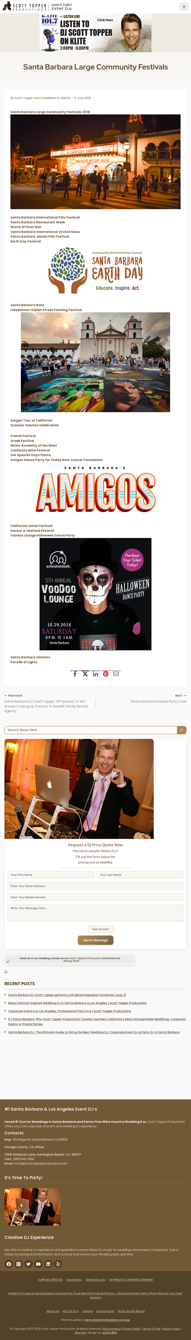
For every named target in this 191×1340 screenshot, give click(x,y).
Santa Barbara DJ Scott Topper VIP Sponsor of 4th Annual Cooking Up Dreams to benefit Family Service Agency (46, 703)
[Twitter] (28, 1264)
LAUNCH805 (109, 1332)
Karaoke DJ (74, 1280)
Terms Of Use (151, 1328)
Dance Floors (105, 1311)
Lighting (87, 1311)
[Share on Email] (116, 675)
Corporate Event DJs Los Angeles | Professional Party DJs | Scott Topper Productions (69, 1011)
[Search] (181, 730)
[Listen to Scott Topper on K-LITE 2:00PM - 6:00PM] (95, 32)
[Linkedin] (48, 1264)
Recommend (112, 1328)
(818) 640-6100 (23, 1159)
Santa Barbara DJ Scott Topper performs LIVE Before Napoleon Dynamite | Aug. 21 (67, 995)
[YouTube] (38, 1264)
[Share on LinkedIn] (95, 675)
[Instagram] (18, 1264)
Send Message (95, 940)
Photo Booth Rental (131, 1311)
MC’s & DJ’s (71, 1311)
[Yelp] (58, 1264)
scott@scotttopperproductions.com (41, 1163)
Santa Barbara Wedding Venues (107, 1320)
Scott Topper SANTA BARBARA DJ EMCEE (42, 98)
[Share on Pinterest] (105, 675)
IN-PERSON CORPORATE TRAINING (131, 1280)
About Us (53, 1311)
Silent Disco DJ (96, 1280)
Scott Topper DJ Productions (85, 958)
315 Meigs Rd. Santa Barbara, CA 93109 (40, 1139)
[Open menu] (184, 6)
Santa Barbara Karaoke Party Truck (159, 699)
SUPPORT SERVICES (50, 1280)
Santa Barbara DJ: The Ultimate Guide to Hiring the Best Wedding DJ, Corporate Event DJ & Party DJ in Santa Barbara (94, 1032)
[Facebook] (8, 1264)
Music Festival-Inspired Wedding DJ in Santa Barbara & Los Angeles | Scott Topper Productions (77, 1003)
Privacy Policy (132, 1328)
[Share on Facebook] (75, 675)
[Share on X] (85, 675)
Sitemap (80, 1332)
